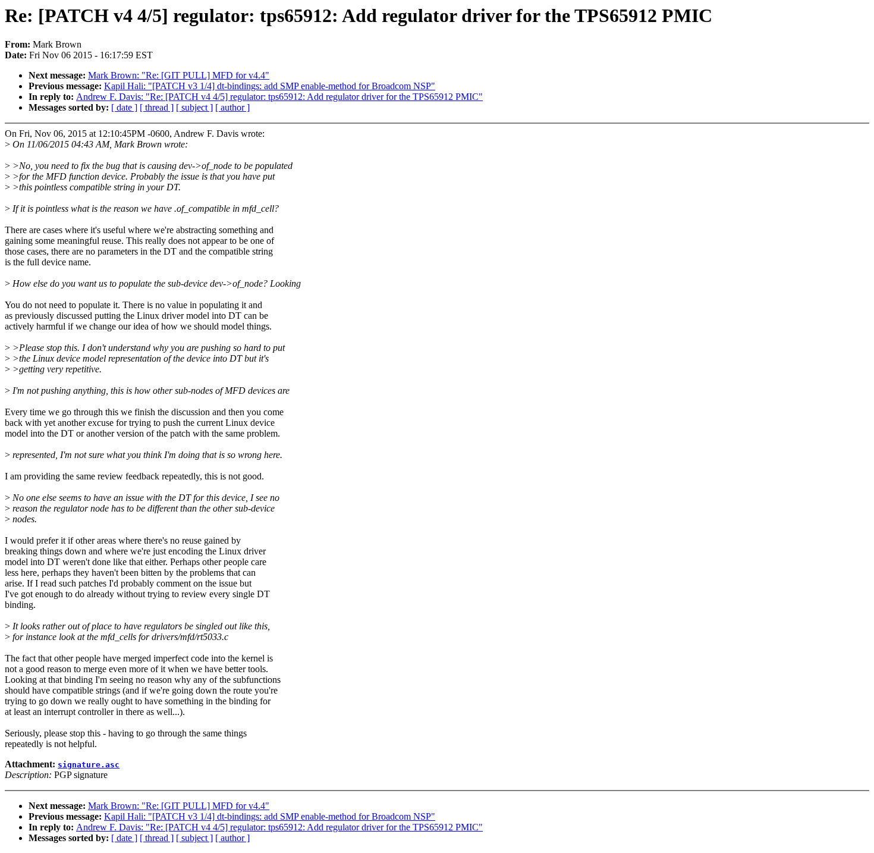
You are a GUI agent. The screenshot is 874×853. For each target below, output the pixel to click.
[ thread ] (157, 107)
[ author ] (232, 107)
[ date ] (124, 107)
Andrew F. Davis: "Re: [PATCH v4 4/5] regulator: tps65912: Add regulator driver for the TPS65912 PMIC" (279, 97)
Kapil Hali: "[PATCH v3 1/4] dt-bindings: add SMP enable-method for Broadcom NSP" (269, 86)
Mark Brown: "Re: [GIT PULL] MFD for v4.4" (178, 75)
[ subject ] (194, 107)
